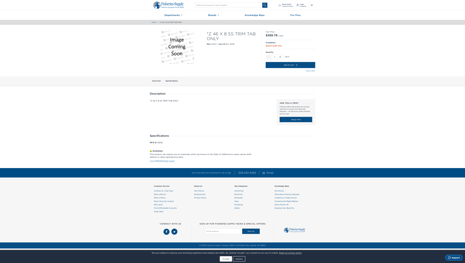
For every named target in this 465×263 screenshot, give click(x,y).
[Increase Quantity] (280, 57)
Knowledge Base (255, 15)
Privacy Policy (200, 198)
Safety (237, 208)
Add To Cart (289, 65)
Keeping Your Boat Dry (284, 208)
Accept (225, 259)
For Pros (295, 15)
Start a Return (160, 194)
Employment (199, 194)
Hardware (238, 198)
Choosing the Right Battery (286, 201)
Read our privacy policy (290, 253)
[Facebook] (167, 230)
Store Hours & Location (164, 201)
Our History (199, 191)
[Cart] (310, 5)
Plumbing (238, 205)
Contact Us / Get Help (163, 191)
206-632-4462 (247, 172)
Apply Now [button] (296, 119)
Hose (236, 201)
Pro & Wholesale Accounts (165, 208)
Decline (239, 259)
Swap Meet (158, 211)
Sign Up (251, 231)
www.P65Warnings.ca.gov (162, 161)
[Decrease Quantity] (268, 57)
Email (270, 172)
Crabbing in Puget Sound (286, 198)
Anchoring (238, 191)
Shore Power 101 (282, 205)
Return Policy (310, 71)
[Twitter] (174, 230)
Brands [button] (212, 15)
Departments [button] (172, 15)
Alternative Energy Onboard (287, 194)
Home (154, 22)
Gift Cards (158, 205)
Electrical (238, 194)
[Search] (264, 5)
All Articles (279, 191)
